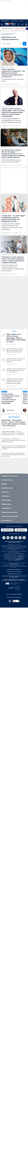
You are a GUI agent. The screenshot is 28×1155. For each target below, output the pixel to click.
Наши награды (6, 500)
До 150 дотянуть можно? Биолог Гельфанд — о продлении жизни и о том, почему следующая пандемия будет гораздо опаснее (13, 153)
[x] (20, 537)
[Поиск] (19, 24)
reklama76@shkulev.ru (14, 564)
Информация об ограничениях (14, 569)
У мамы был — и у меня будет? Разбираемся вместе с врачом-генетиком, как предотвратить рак (13, 218)
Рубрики (4, 484)
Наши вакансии (6, 504)
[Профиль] (26, 24)
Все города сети (7, 520)
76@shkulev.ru (21, 556)
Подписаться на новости (9, 476)
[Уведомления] (22, 24)
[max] (16, 537)
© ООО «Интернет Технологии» (14, 597)
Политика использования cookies (14, 571)
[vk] (7, 537)
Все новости (12, 33)
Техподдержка (6, 508)
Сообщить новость (8, 480)
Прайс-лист (5, 492)
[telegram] (3, 537)
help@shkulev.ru (17, 560)
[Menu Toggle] (2, 24)
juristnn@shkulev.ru (20, 558)
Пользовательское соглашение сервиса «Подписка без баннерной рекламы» (14, 576)
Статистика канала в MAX (10, 516)
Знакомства (14, 20)
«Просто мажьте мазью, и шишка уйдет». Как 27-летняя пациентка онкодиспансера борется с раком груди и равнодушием (13, 112)
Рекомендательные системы (14, 573)
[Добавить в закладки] (25, 84)
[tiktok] (24, 537)
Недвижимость (5, 20)
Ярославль (5, 33)
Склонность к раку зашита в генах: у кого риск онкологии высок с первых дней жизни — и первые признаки (13, 260)
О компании (5, 496)
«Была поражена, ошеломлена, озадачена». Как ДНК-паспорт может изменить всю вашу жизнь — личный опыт (13, 73)
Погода (21, 20)
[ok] (12, 537)
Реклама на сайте (7, 488)
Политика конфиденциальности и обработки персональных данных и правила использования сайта (14, 580)
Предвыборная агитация (9, 512)
